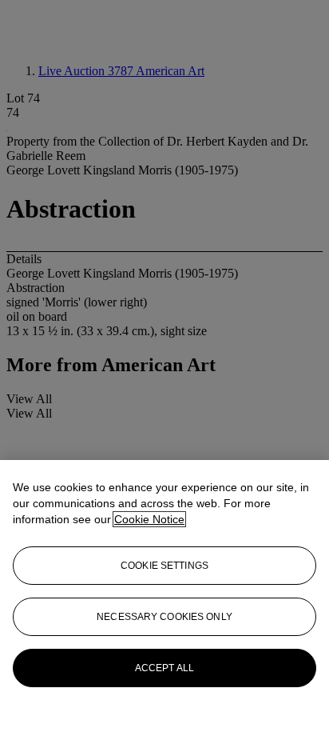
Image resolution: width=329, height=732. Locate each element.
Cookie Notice (149, 519)
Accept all (164, 668)
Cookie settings (164, 565)
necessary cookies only (164, 616)
